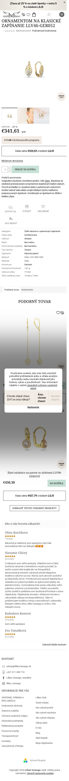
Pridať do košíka (25, 169)
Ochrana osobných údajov (15, 716)
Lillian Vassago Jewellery (18, 677)
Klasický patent (31, 253)
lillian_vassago (13, 683)
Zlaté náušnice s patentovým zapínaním (42, 231)
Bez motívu (29, 242)
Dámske (28, 264)
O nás (38, 727)
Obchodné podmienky (12, 721)
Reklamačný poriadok (12, 726)
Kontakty (6, 741)
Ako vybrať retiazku (45, 717)
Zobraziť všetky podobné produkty (34, 508)
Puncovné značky (10, 731)
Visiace (27, 250)
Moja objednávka (44, 743)
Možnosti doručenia (12, 160)
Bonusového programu (27, 140)
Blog (38, 733)
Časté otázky (42, 702)
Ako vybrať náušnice (46, 712)
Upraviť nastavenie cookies (40, 773)
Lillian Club (41, 697)
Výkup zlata (41, 722)
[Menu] (62, 14)
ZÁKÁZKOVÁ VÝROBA (12, 746)
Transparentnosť (10, 736)
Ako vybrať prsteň (44, 707)
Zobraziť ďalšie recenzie (54, 644)
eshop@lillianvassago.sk (18, 666)
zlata (47, 181)
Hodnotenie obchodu (12, 705)
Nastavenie (33, 407)
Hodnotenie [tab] (27, 289)
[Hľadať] (49, 14)
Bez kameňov (30, 246)
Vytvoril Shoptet (38, 760)
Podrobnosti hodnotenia (44, 30)
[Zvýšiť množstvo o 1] (9, 168)
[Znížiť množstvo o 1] (9, 170)
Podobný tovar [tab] (11, 289)
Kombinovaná (30, 235)
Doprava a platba (10, 710)
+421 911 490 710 (15, 672)
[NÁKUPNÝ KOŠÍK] (35, 14)
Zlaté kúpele (41, 738)
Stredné (27, 238)
